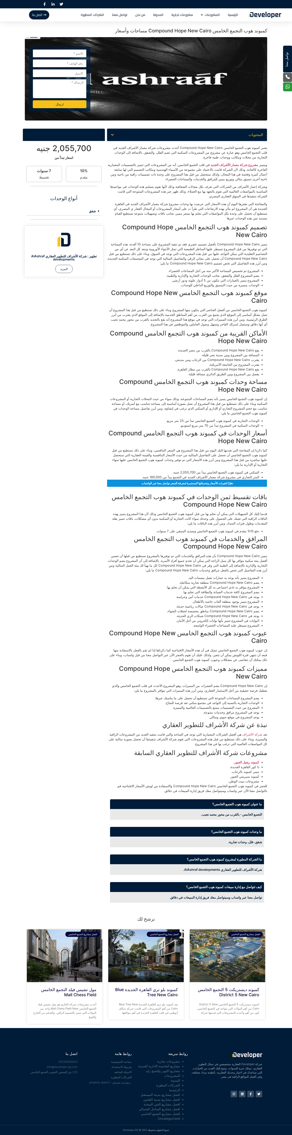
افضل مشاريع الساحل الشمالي (159, 1109)
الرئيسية (233, 15)
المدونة (158, 15)
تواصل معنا (119, 15)
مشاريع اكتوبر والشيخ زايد (163, 1071)
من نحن (140, 15)
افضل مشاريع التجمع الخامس (160, 1114)
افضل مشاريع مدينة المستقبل (160, 1095)
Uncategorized (169, 1119)
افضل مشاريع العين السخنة (162, 1104)
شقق (92, 211)
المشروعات (212, 15)
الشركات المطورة (92, 15)
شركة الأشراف (252, 734)
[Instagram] (234, 1094)
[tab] (64, 211)
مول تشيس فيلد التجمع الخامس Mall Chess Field (68, 992)
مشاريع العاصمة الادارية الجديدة (159, 1066)
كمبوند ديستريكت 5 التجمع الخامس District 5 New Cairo (228, 992)
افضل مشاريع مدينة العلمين (161, 1099)
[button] (112, 134)
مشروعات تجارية (182, 15)
